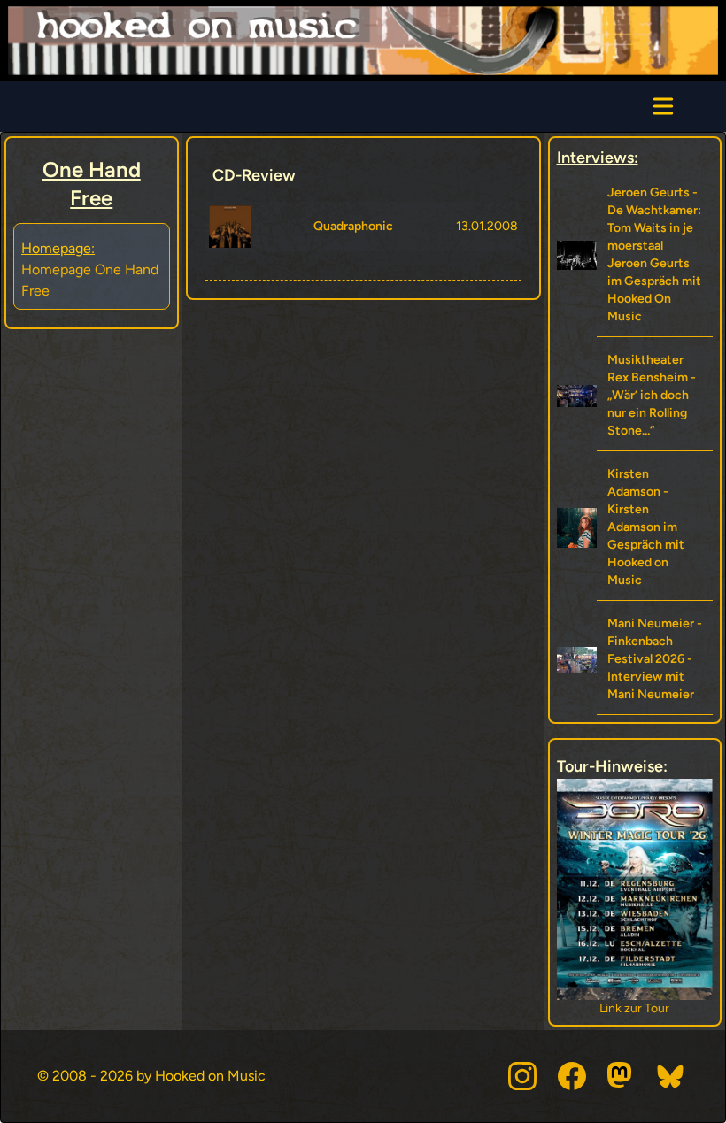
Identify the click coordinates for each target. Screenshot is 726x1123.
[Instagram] (522, 1076)
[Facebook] (572, 1076)
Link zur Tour (634, 1008)
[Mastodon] (621, 1076)
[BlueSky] (671, 1076)
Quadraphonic (353, 226)
